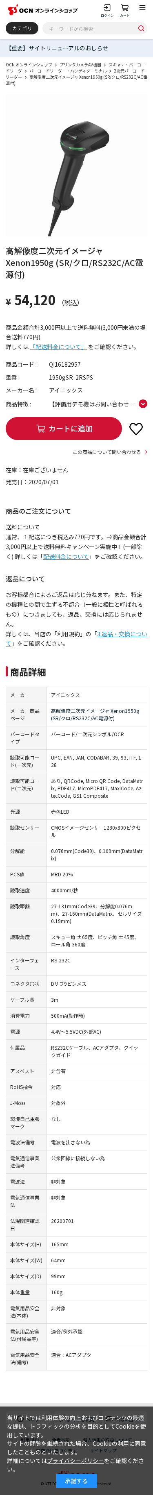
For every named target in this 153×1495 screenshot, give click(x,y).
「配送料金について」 (58, 347)
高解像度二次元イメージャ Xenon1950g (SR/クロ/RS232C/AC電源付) (95, 714)
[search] (141, 28)
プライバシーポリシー (75, 1460)
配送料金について (66, 556)
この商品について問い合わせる (107, 451)
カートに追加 (71, 428)
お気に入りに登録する (135, 428)
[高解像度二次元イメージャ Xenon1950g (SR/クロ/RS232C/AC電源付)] (76, 165)
